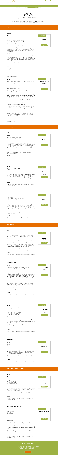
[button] (50, 0)
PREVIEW (8, 359)
